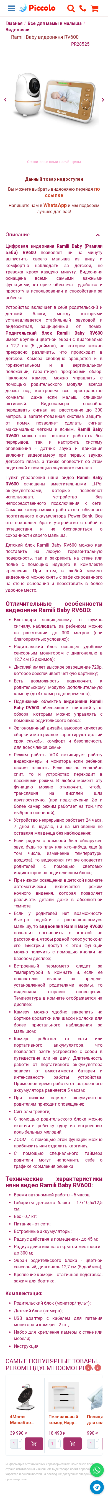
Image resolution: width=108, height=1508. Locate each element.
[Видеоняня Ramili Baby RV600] (54, 96)
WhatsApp (54, 205)
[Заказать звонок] (82, 8)
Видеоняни (17, 29)
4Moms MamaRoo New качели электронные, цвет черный (22, 1419)
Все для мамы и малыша (55, 23)
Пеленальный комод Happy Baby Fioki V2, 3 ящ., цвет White (63, 1419)
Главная (14, 23)
